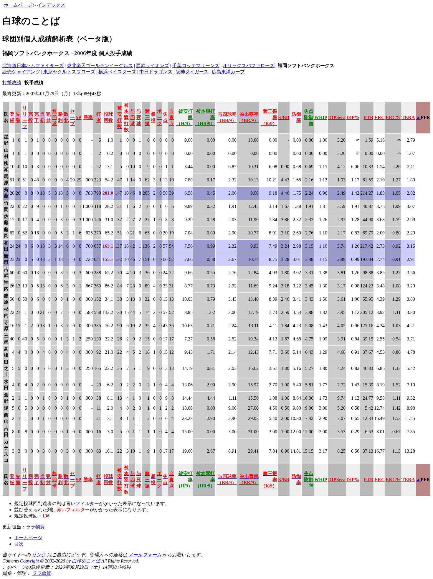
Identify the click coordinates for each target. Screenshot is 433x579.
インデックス (51, 5)
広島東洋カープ (228, 71)
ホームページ (18, 5)
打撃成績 (11, 82)
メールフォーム (144, 554)
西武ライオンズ (152, 65)
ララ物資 (35, 526)
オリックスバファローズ (249, 65)
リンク (39, 554)
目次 (19, 543)
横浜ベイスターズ (117, 71)
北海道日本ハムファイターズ (33, 65)
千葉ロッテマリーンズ (195, 65)
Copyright (29, 560)
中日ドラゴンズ (155, 71)
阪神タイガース (192, 71)
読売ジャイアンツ (21, 71)
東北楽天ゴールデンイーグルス (100, 65)
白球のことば (86, 560)
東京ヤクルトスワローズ (69, 71)
